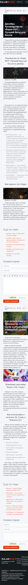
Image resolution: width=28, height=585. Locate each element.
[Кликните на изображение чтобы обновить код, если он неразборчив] (12, 298)
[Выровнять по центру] (15, 276)
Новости (19, 2)
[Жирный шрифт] (5, 276)
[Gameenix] (7, 2)
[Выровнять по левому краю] (12, 276)
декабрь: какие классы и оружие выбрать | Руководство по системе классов (15, 240)
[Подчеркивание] (9, 276)
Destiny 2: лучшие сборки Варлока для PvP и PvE (14, 489)
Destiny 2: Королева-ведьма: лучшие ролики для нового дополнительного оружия (14, 507)
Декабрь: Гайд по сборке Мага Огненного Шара (15, 234)
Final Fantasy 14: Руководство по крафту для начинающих (15, 513)
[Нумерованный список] (22, 276)
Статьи (19, 561)
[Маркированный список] (20, 276)
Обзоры (19, 563)
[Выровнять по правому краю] (17, 276)
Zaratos (14, 10)
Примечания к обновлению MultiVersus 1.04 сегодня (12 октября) (14, 501)
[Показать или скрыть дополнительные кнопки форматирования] (25, 276)
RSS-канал (25, 557)
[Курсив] (7, 276)
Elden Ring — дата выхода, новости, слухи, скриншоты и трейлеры (15, 495)
